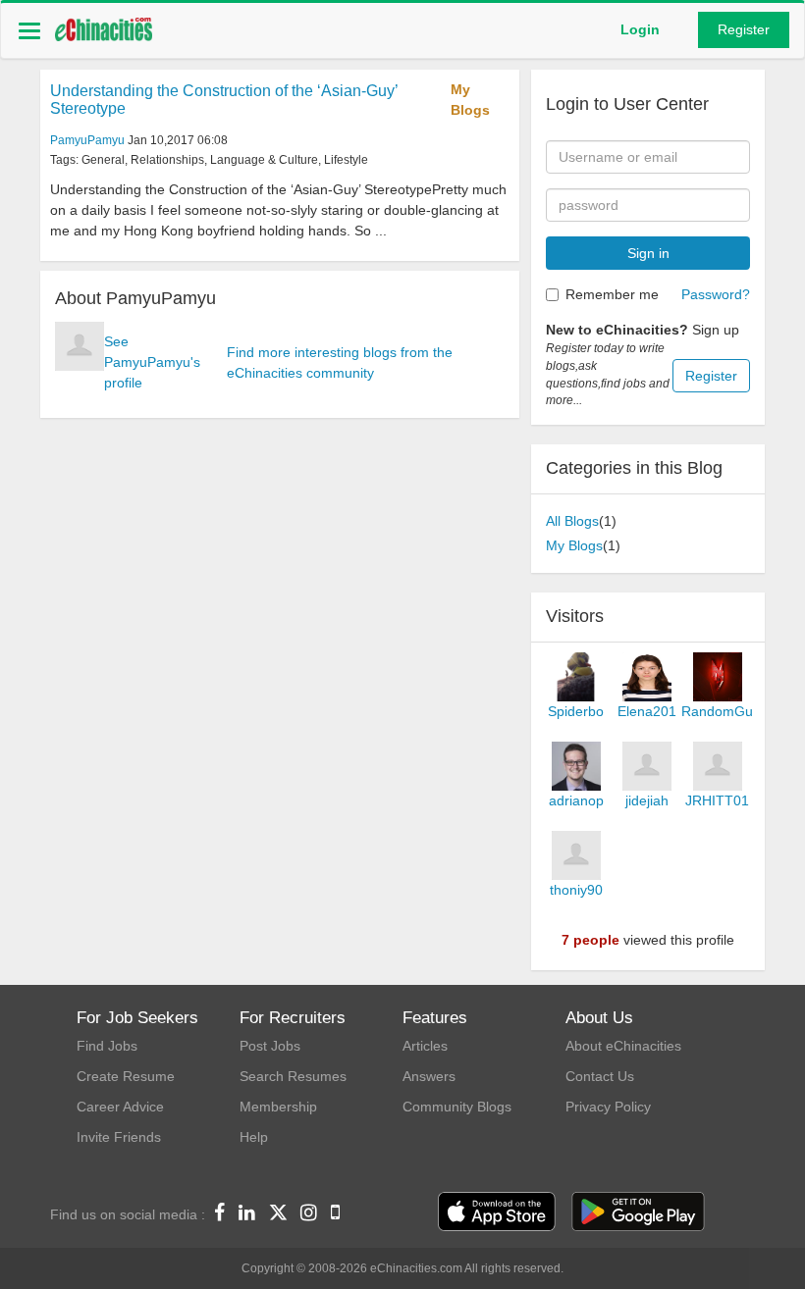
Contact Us (599, 1076)
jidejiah (647, 800)
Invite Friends (119, 1137)
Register (744, 29)
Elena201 (646, 711)
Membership (278, 1106)
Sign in (648, 253)
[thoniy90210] (576, 855)
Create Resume (126, 1076)
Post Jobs (270, 1046)
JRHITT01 (717, 800)
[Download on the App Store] (497, 1212)
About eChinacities (623, 1046)
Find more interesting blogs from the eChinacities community (340, 362)
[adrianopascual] (576, 766)
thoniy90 (576, 890)
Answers (429, 1076)
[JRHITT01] (717, 766)
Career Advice (120, 1106)
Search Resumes (293, 1076)
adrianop (576, 800)
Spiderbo (576, 711)
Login (640, 29)
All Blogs (572, 521)
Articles (425, 1046)
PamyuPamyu (87, 140)
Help (254, 1137)
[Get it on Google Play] (638, 1212)
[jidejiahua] (646, 766)
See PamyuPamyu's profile (152, 362)
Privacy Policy (608, 1106)
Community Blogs (456, 1106)
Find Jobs (107, 1046)
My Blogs (470, 99)
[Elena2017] (646, 676)
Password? (715, 294)
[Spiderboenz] (576, 676)
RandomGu (717, 711)
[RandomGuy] (717, 676)
